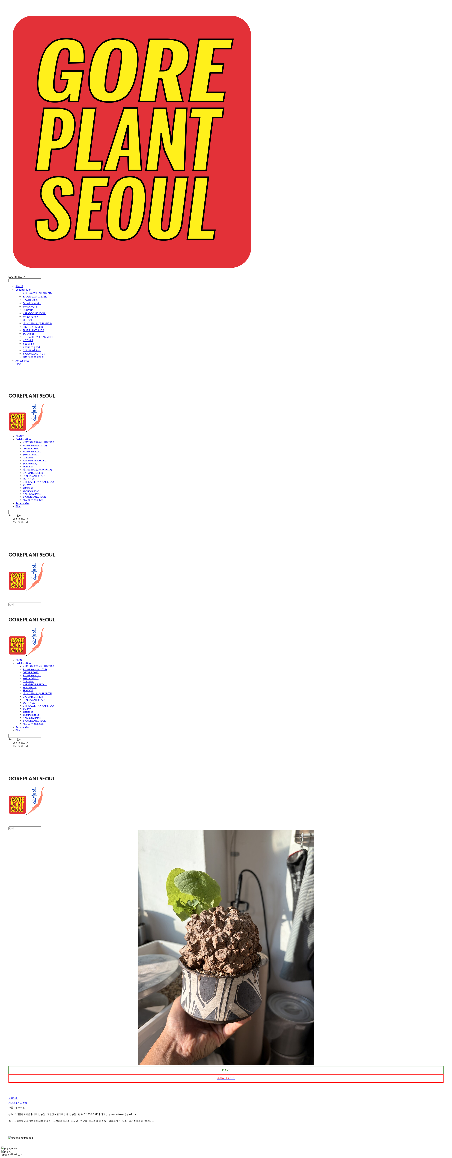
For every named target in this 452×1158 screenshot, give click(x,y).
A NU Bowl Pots (32, 350)
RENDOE (28, 320)
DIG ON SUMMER (33, 327)
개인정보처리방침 (17, 1102)
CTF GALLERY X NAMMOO (38, 337)
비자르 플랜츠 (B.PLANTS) (37, 323)
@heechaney (30, 316)
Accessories (22, 360)
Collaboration (23, 289)
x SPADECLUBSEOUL (34, 313)
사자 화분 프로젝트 (33, 357)
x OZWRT (28, 340)
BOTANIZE (28, 333)
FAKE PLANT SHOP (33, 330)
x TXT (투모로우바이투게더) (38, 293)
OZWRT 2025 (30, 300)
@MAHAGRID (30, 306)
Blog (18, 364)
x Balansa (28, 343)
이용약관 (13, 1098)
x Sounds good (31, 347)
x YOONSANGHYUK (34, 353)
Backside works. (32, 303)
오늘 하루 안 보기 (12, 1154)
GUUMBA (28, 310)
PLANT (19, 286)
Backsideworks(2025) (35, 296)
